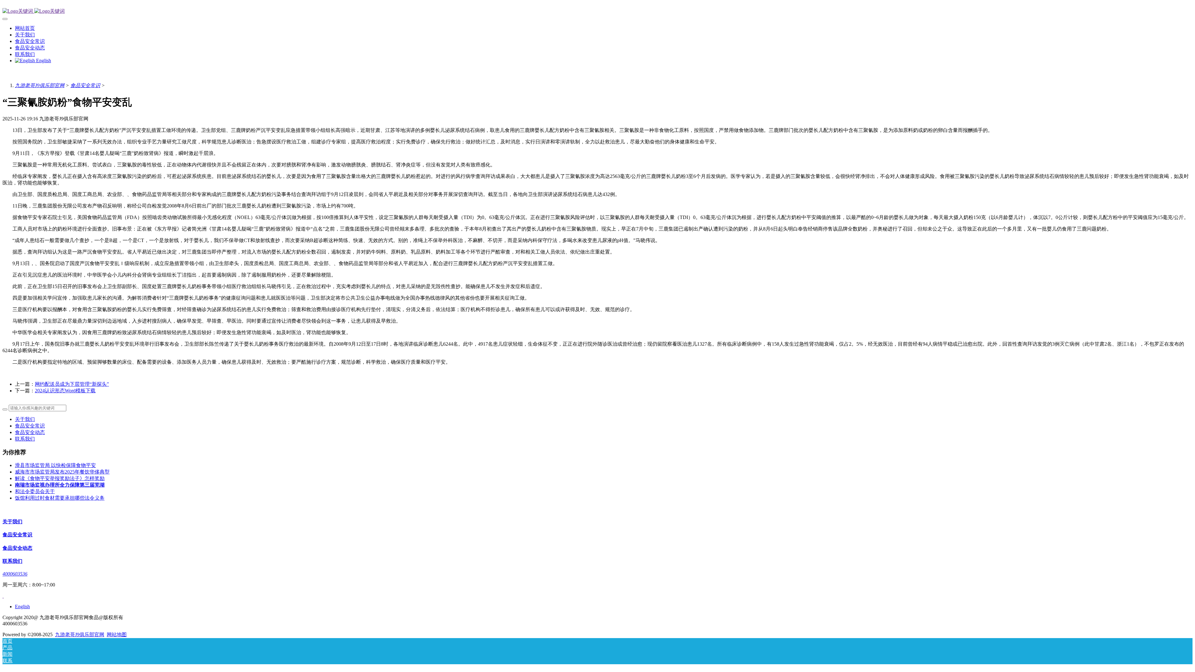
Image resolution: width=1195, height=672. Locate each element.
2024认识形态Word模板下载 (65, 390)
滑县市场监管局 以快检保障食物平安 (55, 465)
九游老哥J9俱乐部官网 (39, 85)
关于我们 (25, 419)
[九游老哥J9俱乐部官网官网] (597, 11)
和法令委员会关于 (35, 491)
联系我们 (25, 438)
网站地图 (117, 634)
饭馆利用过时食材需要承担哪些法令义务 (60, 498)
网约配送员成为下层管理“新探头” (72, 384)
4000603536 (14, 573)
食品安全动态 (30, 432)
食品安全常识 (85, 85)
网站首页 (25, 28)
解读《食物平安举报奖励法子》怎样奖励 (60, 478)
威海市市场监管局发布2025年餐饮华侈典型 (62, 471)
